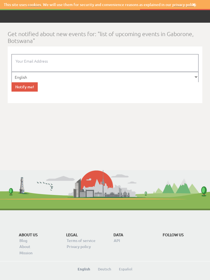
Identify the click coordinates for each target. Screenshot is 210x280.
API (117, 240)
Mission (26, 252)
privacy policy (184, 4)
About (24, 246)
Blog (23, 240)
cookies (34, 4)
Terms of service (81, 240)
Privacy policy (79, 246)
